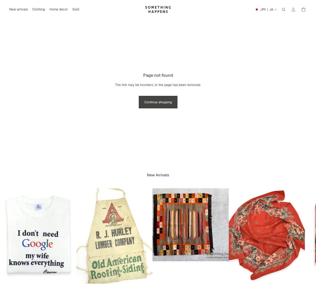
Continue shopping (158, 102)
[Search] (284, 9)
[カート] (303, 9)
